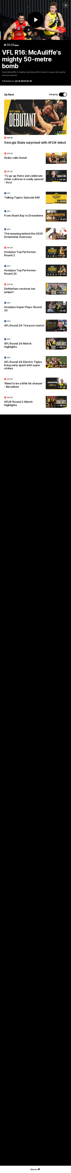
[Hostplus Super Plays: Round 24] (35, 307)
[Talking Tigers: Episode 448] (35, 198)
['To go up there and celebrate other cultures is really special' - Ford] (35, 178)
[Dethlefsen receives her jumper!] (35, 289)
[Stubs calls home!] (35, 158)
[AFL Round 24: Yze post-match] (35, 326)
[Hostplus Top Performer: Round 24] (35, 271)
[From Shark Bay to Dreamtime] (35, 216)
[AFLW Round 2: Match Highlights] (35, 402)
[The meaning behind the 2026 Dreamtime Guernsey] (35, 234)
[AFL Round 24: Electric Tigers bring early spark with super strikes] (35, 364)
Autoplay (53, 94)
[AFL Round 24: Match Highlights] (35, 344)
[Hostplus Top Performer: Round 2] (35, 252)
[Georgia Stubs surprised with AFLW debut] (35, 123)
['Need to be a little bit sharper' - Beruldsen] (35, 384)
